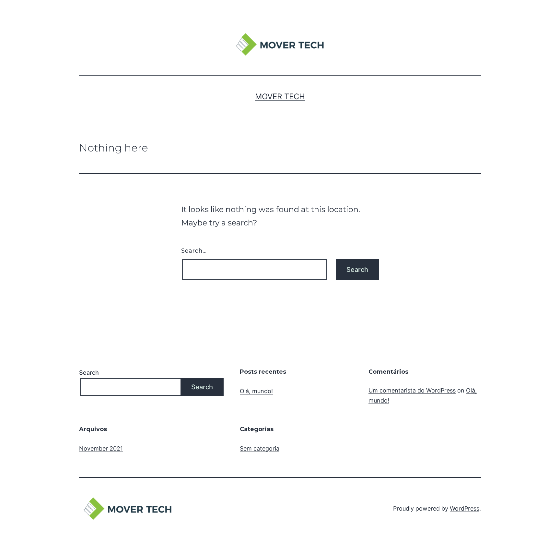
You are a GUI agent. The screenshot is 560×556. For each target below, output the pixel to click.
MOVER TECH (280, 96)
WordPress (464, 508)
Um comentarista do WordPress (412, 390)
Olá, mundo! (256, 391)
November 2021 (101, 448)
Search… (193, 250)
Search (89, 372)
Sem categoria (259, 448)
